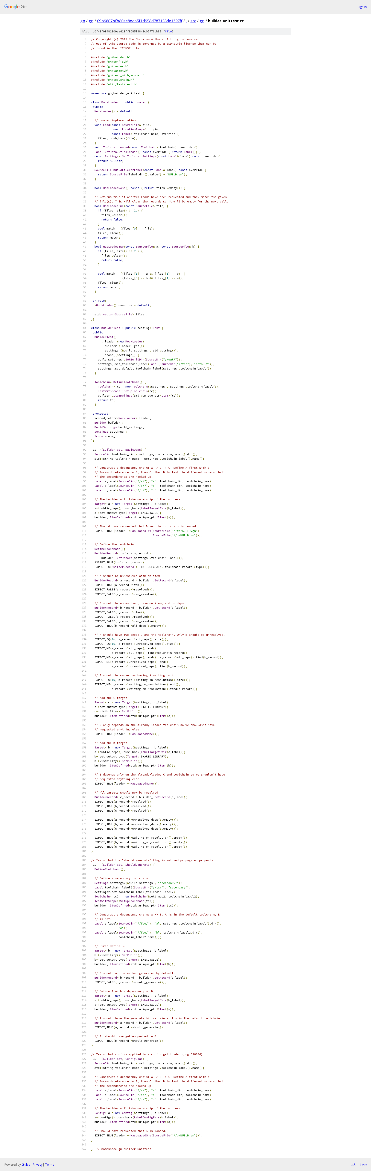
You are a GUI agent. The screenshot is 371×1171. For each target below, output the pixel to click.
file (168, 31)
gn (82, 20)
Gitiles (26, 1164)
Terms (49, 1164)
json (363, 1164)
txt (353, 1164)
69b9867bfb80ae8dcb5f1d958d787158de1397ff (139, 20)
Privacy (38, 1164)
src (193, 20)
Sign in (362, 7)
